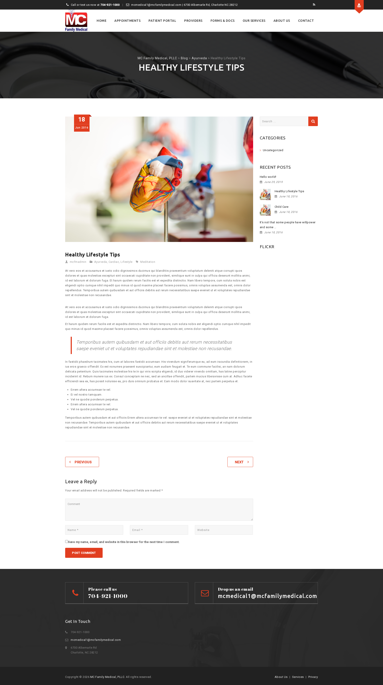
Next (239, 462)
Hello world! (268, 176)
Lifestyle (127, 261)
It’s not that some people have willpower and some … (288, 225)
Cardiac (114, 261)
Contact (306, 20)
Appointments (127, 20)
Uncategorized (273, 150)
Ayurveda (100, 261)
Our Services (254, 20)
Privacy (313, 677)
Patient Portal (162, 20)
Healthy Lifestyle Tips (289, 191)
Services (298, 677)
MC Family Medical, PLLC (107, 677)
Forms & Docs (223, 20)
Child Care (282, 206)
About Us (282, 20)
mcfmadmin (78, 261)
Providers (193, 20)
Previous (83, 462)
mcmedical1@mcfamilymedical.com (96, 639)
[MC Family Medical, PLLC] (76, 21)
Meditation (147, 261)
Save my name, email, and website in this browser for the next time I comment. (124, 542)
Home (101, 20)
